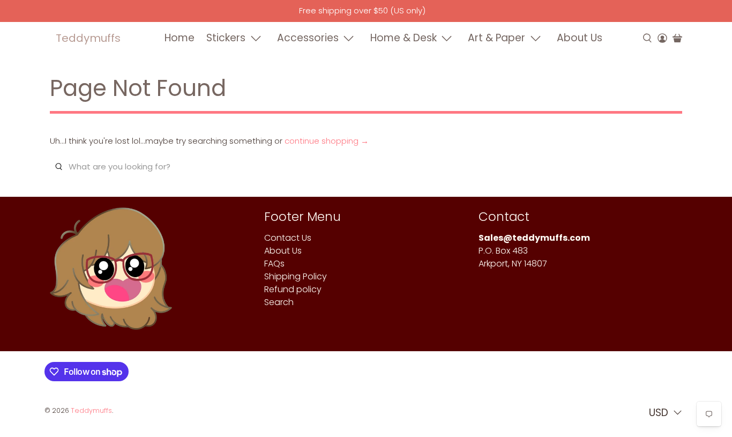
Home (180, 38)
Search (279, 302)
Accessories (308, 38)
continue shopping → (327, 140)
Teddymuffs (88, 38)
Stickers (225, 38)
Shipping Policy (295, 276)
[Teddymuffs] (111, 274)
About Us (579, 38)
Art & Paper (496, 38)
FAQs (274, 263)
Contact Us (287, 238)
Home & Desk (403, 38)
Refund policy (293, 289)
